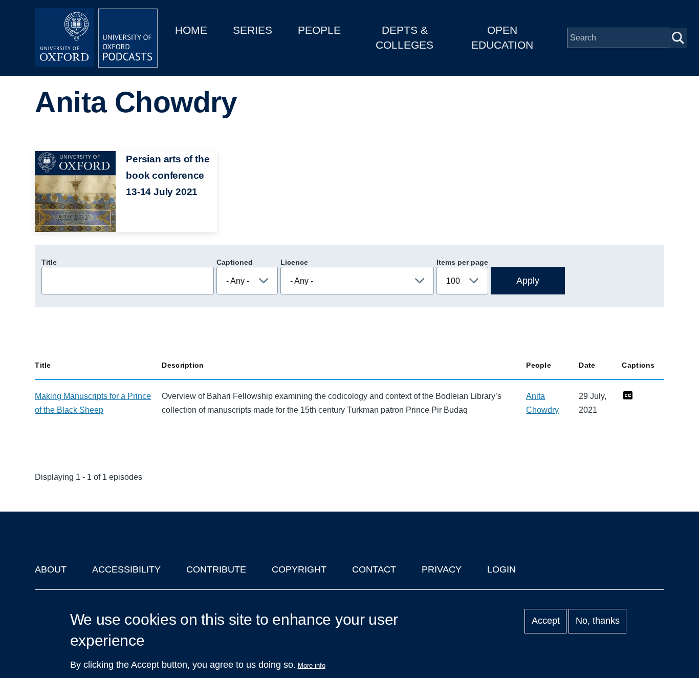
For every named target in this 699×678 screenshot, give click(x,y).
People (319, 30)
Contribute (216, 569)
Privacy (442, 569)
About (51, 569)
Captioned (234, 262)
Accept (546, 621)
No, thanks (598, 621)
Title (49, 262)
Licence (294, 262)
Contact (374, 569)
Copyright (299, 569)
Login (501, 569)
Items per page (462, 262)
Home (191, 30)
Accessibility (126, 569)
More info (311, 665)
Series (252, 30)
